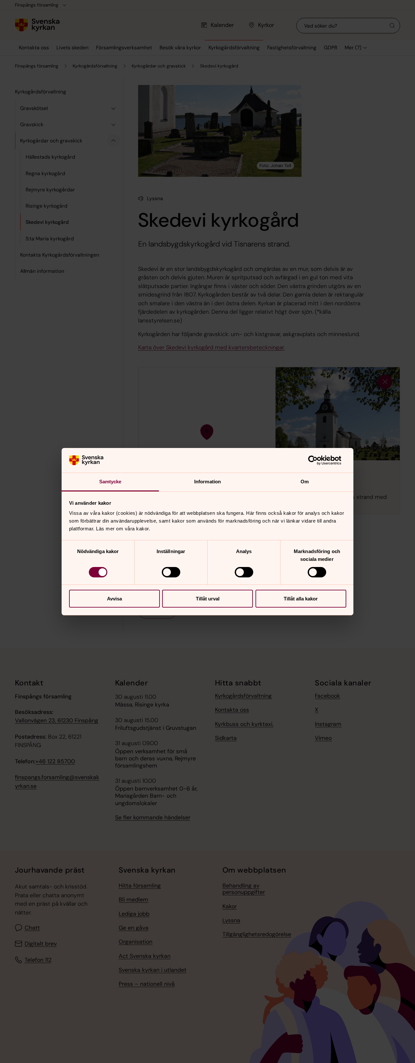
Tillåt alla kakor (301, 598)
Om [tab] (305, 481)
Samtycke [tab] (110, 481)
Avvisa (114, 598)
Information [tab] (207, 481)
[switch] (171, 572)
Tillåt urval (207, 598)
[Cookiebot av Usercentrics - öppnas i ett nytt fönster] (318, 460)
